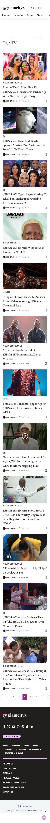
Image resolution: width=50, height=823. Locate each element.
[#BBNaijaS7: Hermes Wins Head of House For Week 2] (25, 226)
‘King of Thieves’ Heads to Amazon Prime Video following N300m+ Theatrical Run (24, 301)
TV (4, 136)
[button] (33, 8)
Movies (6, 292)
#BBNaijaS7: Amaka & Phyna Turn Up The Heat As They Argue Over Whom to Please (23, 621)
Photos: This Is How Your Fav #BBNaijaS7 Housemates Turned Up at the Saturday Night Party (24, 91)
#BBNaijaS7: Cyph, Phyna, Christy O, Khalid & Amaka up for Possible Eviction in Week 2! (25, 198)
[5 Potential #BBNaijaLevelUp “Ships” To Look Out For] (25, 547)
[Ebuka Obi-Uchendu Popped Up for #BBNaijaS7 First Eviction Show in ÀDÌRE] (25, 382)
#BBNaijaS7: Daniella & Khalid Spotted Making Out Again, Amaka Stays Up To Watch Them (24, 145)
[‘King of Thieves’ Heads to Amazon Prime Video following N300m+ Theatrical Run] (25, 276)
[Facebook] (4, 726)
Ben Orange (11, 101)
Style (5, 399)
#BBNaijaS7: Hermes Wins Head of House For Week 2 (23, 250)
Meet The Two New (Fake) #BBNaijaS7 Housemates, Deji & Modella (22, 354)
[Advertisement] (25, 27)
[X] (9, 726)
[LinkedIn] (32, 726)
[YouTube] (13, 726)
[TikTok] (27, 726)
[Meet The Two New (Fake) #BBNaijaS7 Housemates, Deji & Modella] (25, 329)
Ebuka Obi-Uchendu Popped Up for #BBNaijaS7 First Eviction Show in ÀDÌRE (24, 408)
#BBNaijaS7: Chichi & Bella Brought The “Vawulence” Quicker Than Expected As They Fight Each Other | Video (24, 677)
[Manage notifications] (44, 817)
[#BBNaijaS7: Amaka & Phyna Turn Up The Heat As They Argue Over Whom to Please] (25, 596)
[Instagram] (18, 726)
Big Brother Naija (12, 83)
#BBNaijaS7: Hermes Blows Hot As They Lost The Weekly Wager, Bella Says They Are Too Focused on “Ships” (24, 516)
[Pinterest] (23, 726)
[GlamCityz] (14, 8)
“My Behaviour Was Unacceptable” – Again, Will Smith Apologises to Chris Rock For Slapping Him (25, 461)
